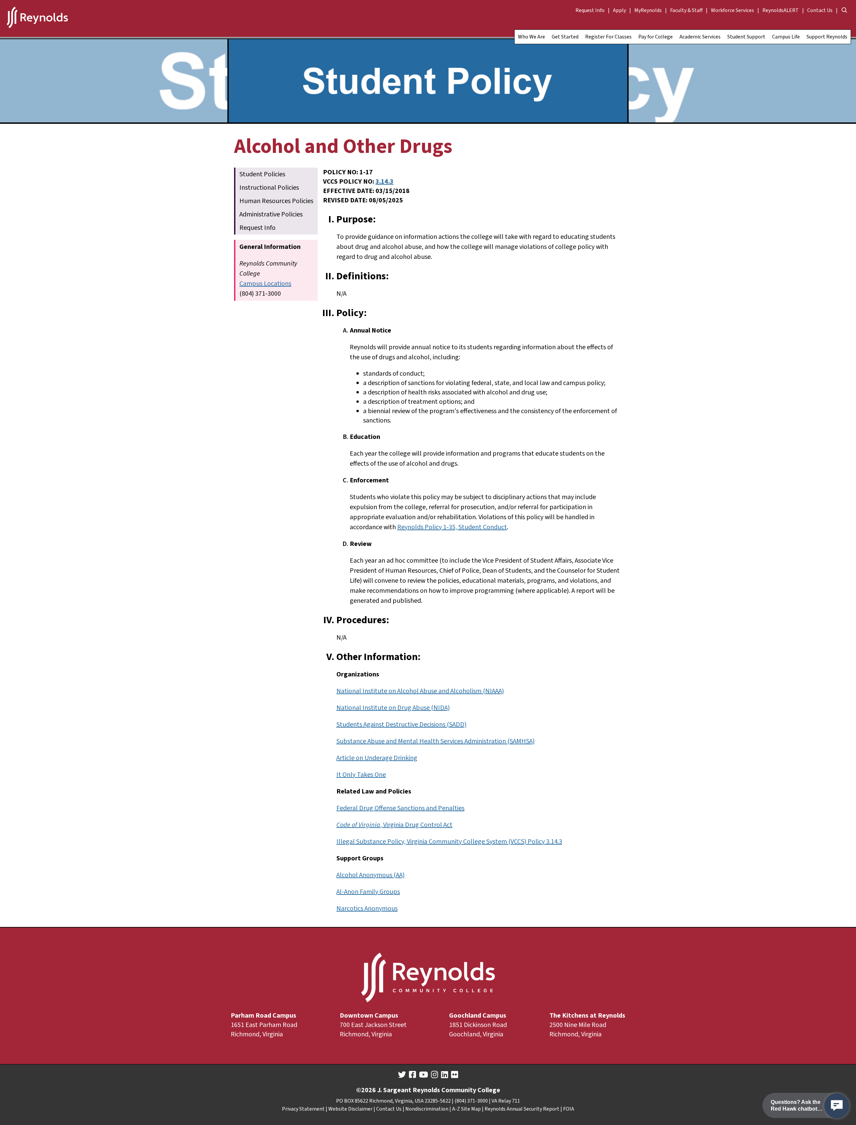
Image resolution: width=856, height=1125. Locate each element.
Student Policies (262, 174)
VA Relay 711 (506, 1101)
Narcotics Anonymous (367, 908)
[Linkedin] (444, 1075)
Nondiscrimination (426, 1109)
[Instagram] (434, 1075)
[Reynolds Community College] (37, 18)
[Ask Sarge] (836, 1105)
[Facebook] (412, 1075)
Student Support (746, 36)
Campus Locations (265, 283)
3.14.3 (385, 181)
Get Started (565, 36)
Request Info (590, 10)
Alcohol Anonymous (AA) (370, 875)
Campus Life (786, 36)
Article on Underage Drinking (376, 758)
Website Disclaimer (350, 1109)
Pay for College (655, 36)
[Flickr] (454, 1075)
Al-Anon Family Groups (368, 892)
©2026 (366, 1090)
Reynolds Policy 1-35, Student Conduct (452, 527)
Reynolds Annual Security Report (522, 1109)
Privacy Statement (303, 1109)
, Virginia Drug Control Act (394, 825)
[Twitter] (402, 1075)
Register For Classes (608, 36)
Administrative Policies (271, 214)
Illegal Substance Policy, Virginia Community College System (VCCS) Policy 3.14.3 (449, 841)
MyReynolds (648, 10)
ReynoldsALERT (780, 10)
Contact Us (820, 10)
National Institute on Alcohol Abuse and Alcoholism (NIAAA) (420, 691)
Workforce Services (732, 10)
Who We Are (531, 36)
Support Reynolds (827, 36)
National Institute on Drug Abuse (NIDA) (393, 708)
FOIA (568, 1109)
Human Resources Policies (276, 201)
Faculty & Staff (686, 10)
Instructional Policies (269, 187)
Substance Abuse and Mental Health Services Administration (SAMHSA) (435, 741)
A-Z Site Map (466, 1109)
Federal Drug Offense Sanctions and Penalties (400, 808)
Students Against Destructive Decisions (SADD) (401, 724)
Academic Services (700, 36)
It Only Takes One (361, 774)
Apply (619, 10)
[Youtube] (423, 1075)
